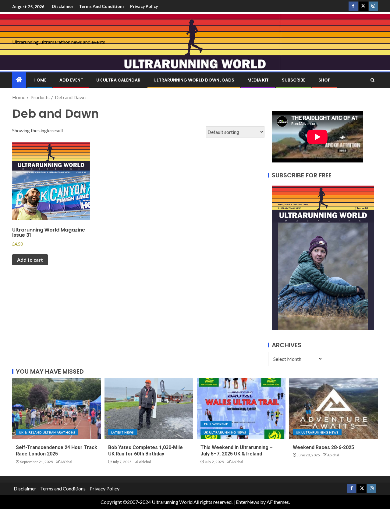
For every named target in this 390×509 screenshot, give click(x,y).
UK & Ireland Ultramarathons (47, 432)
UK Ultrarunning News (225, 432)
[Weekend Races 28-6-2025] (333, 408)
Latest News (122, 432)
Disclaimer (62, 6)
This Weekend (216, 424)
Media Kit (258, 80)
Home (40, 80)
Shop (324, 80)
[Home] (19, 79)
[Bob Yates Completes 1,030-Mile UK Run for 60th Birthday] (149, 408)
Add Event (71, 80)
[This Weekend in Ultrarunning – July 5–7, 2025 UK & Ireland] (241, 408)
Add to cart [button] (30, 260)
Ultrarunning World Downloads (194, 80)
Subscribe (293, 80)
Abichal (66, 461)
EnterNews (247, 502)
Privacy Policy (144, 6)
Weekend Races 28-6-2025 (323, 447)
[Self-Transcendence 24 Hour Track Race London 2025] (56, 408)
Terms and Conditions (102, 6)
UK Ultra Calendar (118, 80)
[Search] (372, 80)
